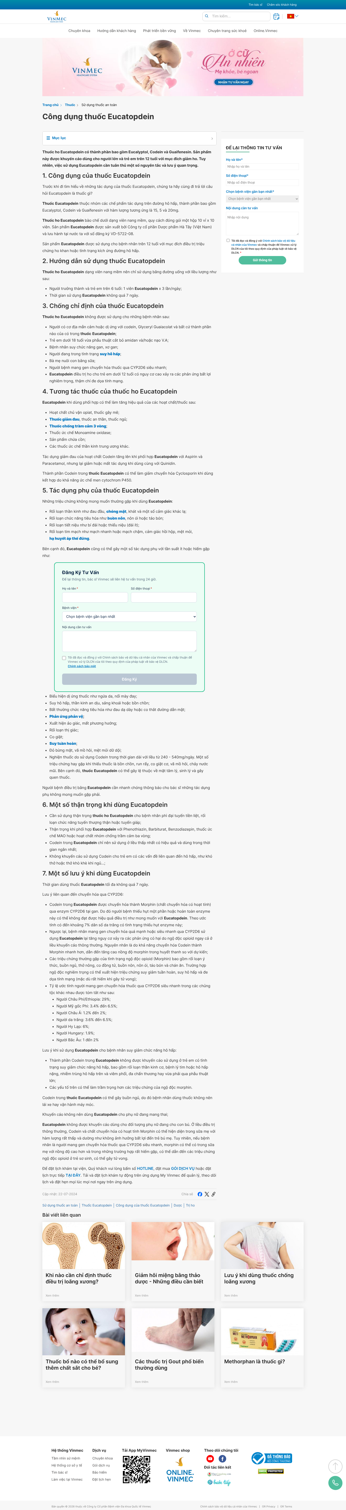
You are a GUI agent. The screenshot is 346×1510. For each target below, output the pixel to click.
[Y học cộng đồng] (219, 1474)
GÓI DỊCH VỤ (183, 1168)
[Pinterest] (213, 1194)
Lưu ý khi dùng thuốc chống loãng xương (259, 1278)
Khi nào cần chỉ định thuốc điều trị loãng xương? (79, 1278)
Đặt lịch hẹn (102, 1480)
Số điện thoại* (237, 176)
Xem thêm (52, 1295)
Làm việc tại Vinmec (67, 1480)
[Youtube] (210, 1459)
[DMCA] (271, 1471)
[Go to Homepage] (56, 16)
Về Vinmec (192, 30)
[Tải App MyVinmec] (136, 1469)
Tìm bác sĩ (255, 4)
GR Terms (286, 1506)
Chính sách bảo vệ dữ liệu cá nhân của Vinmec (228, 1506)
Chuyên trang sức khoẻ (227, 30)
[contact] (335, 1483)
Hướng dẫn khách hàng (116, 30)
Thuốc (70, 105)
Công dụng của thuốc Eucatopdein (143, 1205)
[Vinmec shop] (180, 1469)
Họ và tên (70, 589)
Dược (178, 1205)
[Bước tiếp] (219, 1482)
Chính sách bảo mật (82, 666)
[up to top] (335, 1466)
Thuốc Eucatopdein (97, 1205)
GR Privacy (268, 1506)
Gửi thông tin (262, 260)
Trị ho (190, 1205)
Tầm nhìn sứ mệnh (66, 1458)
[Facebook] (199, 1194)
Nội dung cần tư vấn (77, 627)
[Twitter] (207, 1194)
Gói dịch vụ (101, 1465)
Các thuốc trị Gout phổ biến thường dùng (169, 1365)
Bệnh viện (70, 608)
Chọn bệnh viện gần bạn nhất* (250, 192)
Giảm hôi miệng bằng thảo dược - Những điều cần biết (169, 1278)
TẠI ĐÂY (73, 1175)
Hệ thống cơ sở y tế (67, 1465)
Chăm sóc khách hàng (282, 4)
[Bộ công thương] (271, 1458)
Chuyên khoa (79, 30)
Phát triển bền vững (159, 30)
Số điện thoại (141, 589)
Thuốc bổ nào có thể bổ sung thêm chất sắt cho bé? (82, 1365)
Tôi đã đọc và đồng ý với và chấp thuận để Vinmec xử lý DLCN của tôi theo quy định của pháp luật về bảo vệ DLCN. (264, 246)
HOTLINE (145, 1168)
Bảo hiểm (100, 1473)
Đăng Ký (129, 679)
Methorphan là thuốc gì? (254, 1362)
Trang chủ (50, 105)
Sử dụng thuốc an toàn (99, 105)
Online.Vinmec (266, 30)
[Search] (207, 16)
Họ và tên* (234, 160)
